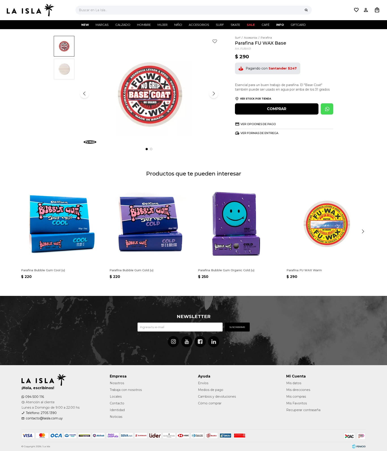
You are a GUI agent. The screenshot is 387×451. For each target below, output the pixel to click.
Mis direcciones (298, 390)
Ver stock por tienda (255, 98)
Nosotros (117, 383)
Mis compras (296, 397)
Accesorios (199, 24)
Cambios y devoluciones (217, 397)
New (85, 24)
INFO (280, 24)
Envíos (203, 383)
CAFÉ (265, 24)
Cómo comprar (209, 403)
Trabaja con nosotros (126, 390)
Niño (178, 24)
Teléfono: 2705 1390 (41, 413)
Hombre (144, 24)
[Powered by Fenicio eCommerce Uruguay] (359, 446)
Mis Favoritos (296, 403)
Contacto (117, 403)
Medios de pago (210, 390)
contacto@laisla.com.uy (44, 418)
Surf (220, 24)
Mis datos (293, 383)
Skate (235, 24)
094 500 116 (34, 397)
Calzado (122, 24)
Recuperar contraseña (303, 410)
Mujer (162, 24)
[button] (306, 10)
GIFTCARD (298, 24)
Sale (251, 24)
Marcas (102, 24)
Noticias (116, 417)
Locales (116, 397)
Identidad (117, 410)
